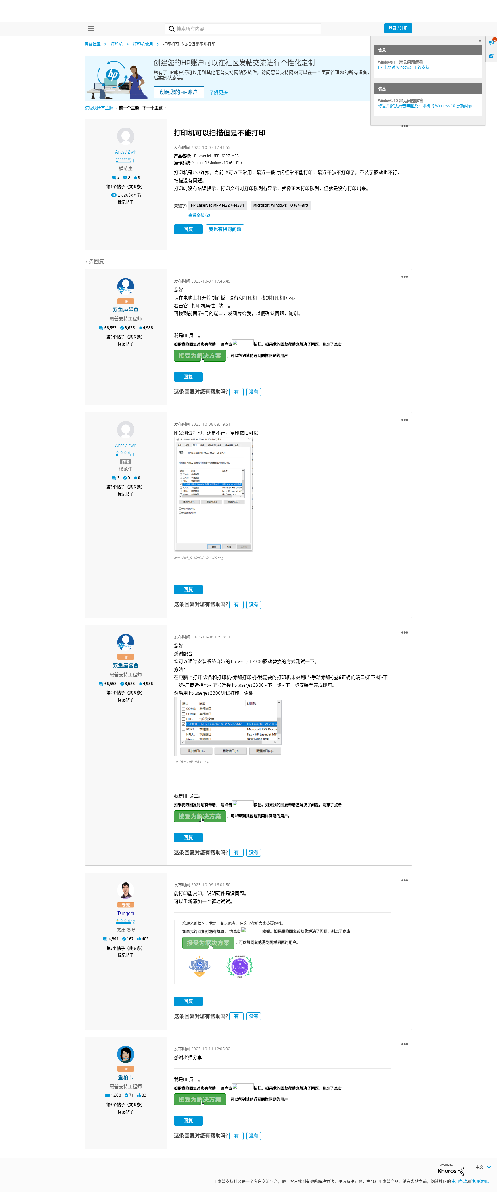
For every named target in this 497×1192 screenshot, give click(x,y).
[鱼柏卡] (125, 1054)
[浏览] (89, 29)
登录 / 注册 (398, 28)
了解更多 (218, 92)
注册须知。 (481, 1181)
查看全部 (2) (199, 215)
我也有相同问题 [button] (225, 229)
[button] (404, 126)
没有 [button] (253, 392)
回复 (188, 229)
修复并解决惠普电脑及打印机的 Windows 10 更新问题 (425, 105)
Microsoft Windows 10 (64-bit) (280, 205)
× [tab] (480, 40)
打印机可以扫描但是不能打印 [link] (189, 44)
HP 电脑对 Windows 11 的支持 (403, 67)
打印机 (117, 44)
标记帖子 (126, 202)
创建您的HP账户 (179, 92)
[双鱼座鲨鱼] (125, 286)
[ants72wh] (125, 136)
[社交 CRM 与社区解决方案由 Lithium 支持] (451, 1169)
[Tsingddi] (125, 890)
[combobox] (243, 28)
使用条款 (459, 1181)
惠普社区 (93, 44)
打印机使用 (143, 44)
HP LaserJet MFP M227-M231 (218, 205)
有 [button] (236, 392)
